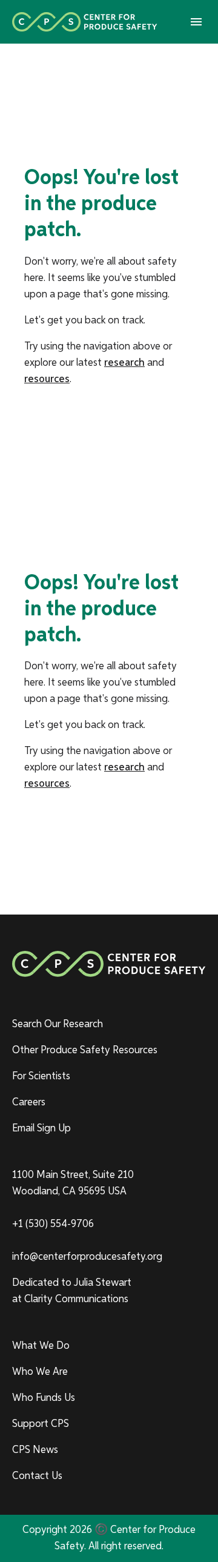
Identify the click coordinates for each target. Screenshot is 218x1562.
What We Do (41, 1345)
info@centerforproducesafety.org (87, 1256)
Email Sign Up (41, 1128)
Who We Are (40, 1371)
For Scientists (41, 1076)
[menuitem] (109, 1024)
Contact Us (37, 1476)
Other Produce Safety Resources (84, 1050)
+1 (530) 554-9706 (53, 1224)
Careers (28, 1102)
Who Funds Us (43, 1397)
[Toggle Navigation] (196, 21)
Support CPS (40, 1423)
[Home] (84, 21)
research (124, 362)
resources (47, 379)
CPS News (35, 1450)
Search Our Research (57, 1024)
